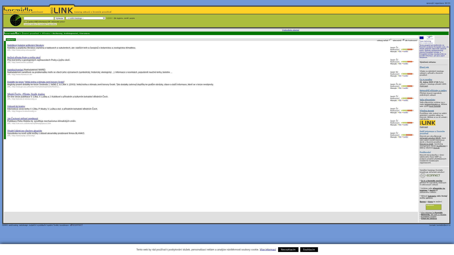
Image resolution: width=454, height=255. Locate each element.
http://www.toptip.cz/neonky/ (23, 136)
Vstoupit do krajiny (16, 106)
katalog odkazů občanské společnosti (23, 12)
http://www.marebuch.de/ (22, 74)
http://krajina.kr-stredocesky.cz (24, 111)
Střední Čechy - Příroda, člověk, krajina (26, 94)
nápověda (52, 24)
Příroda (46, 33)
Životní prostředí (30, 33)
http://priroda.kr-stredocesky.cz (24, 99)
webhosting (13, 225)
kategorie (432, 196)
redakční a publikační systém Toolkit (44, 225)
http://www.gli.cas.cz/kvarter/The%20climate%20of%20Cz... (36, 87)
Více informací (268, 249)
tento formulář (435, 106)
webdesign (23, 225)
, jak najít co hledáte (433, 215)
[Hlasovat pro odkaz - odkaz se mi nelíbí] (410, 49)
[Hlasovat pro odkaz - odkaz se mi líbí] (403, 49)
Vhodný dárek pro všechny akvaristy (24, 131)
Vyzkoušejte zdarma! (290, 30)
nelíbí (405, 51)
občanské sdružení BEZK (430, 138)
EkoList (436, 148)
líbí (400, 51)
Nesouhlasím (288, 249)
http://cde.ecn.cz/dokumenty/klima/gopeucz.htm (31, 123)
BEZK (447, 3)
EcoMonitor (441, 146)
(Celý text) (424, 86)
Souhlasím (309, 249)
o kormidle (42, 24)
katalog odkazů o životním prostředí (93, 12)
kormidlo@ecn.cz (443, 225)
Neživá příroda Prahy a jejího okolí (23, 57)
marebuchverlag (15, 70)
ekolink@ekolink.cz (432, 104)
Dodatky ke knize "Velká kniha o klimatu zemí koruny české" (36, 82)
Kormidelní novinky (428, 216)
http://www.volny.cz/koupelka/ (24, 50)
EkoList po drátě (426, 144)
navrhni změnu (30, 24)
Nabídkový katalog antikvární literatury (25, 45)
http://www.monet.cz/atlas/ (22, 62)
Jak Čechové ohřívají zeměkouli (22, 118)
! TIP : (25, 22)
